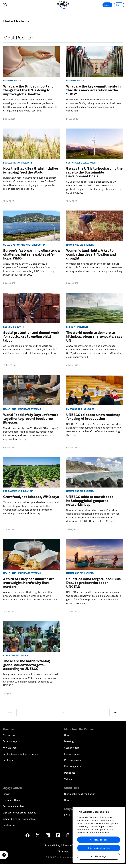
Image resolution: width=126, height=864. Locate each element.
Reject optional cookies (98, 848)
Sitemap (63, 851)
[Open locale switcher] (4, 855)
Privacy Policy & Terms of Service (63, 845)
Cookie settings (98, 856)
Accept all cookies (98, 840)
